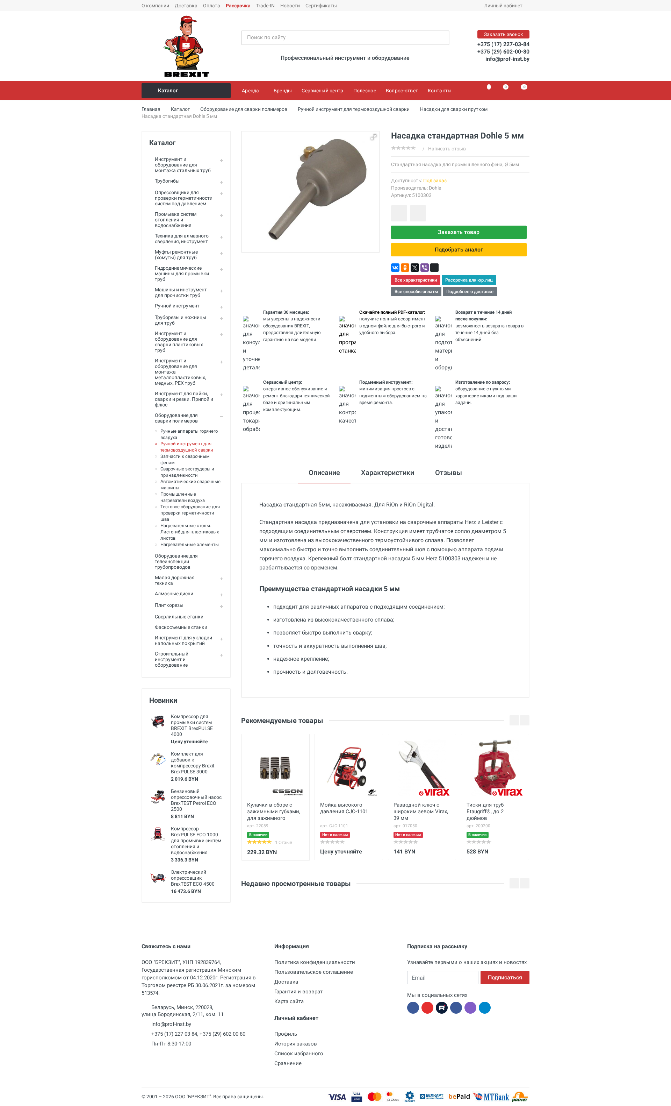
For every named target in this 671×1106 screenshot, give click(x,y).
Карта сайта (289, 1001)
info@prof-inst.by (507, 59)
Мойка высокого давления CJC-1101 (344, 808)
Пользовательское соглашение (313, 972)
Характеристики (387, 472)
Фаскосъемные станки (181, 627)
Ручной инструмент (177, 306)
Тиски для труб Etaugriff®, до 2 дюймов (485, 811)
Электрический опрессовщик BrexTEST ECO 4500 (193, 878)
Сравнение (288, 1063)
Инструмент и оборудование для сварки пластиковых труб (179, 342)
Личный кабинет (503, 5)
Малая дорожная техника (175, 580)
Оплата (211, 5)
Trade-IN (265, 5)
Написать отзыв (447, 148)
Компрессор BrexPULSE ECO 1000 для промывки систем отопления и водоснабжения (196, 840)
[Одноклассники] (405, 267)
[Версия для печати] (434, 267)
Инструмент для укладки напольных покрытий (183, 640)
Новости (290, 5)
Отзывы (448, 472)
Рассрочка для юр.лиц (469, 280)
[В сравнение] (418, 213)
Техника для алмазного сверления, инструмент (182, 238)
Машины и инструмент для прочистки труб (181, 292)
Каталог (168, 90)
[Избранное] (485, 90)
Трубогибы (167, 181)
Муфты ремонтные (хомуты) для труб (176, 254)
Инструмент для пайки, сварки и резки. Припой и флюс (184, 399)
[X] (415, 267)
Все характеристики (416, 280)
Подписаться (505, 977)
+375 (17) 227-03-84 (503, 44)
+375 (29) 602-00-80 (503, 51)
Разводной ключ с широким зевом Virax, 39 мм (421, 811)
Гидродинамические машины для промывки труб (182, 273)
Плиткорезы (169, 605)
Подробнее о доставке (469, 291)
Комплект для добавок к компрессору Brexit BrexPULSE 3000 (193, 762)
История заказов (295, 1044)
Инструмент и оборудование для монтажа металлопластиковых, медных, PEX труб (180, 372)
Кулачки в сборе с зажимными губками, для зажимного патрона (273, 812)
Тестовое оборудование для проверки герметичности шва (190, 513)
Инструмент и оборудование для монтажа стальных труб (183, 164)
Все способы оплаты (416, 291)
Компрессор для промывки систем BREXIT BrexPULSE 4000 (192, 725)
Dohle (435, 188)
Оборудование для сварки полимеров (176, 418)
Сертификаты (321, 5)
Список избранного (298, 1053)
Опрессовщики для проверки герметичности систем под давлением (183, 198)
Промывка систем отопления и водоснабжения (175, 219)
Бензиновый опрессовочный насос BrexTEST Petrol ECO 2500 (196, 800)
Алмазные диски (174, 593)
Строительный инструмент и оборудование (171, 659)
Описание (324, 472)
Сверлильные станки (179, 616)
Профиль (285, 1034)
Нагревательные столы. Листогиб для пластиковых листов (189, 532)
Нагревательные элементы (189, 544)
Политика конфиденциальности (314, 962)
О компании (155, 5)
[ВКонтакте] (395, 267)
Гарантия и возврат (298, 991)
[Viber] (424, 267)
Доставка (186, 5)
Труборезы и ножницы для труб (180, 320)
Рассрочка (238, 5)
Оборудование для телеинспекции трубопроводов (176, 561)
